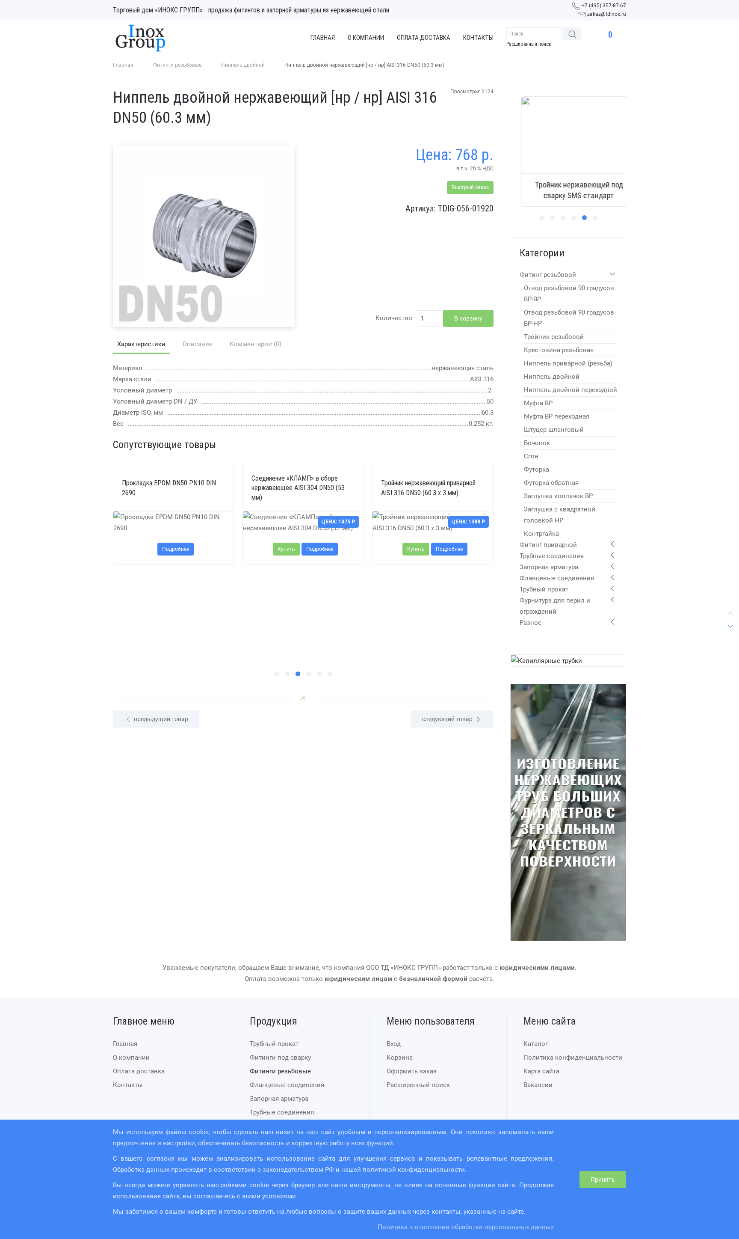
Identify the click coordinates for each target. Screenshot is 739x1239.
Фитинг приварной (548, 545)
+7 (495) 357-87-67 (604, 6)
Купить (286, 549)
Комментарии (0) (255, 344)
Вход (394, 1044)
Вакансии (538, 1085)
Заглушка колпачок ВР (558, 496)
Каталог (535, 1044)
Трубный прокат (544, 589)
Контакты (478, 38)
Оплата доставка (423, 38)
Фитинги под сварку (280, 1058)
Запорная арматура (549, 567)
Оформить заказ (412, 1072)
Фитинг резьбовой (548, 275)
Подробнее (175, 549)
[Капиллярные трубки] (546, 660)
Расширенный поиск (528, 44)
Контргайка (541, 534)
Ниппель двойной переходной (570, 390)
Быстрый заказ (470, 187)
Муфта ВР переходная (556, 416)
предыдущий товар (160, 719)
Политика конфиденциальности (572, 1058)
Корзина (400, 1058)
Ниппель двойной (243, 65)
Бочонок (537, 443)
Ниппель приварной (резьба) (568, 363)
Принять (603, 1179)
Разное (530, 623)
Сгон (531, 456)
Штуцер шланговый (554, 430)
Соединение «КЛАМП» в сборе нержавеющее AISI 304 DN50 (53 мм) (298, 488)
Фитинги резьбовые (177, 65)
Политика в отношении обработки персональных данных (466, 1227)
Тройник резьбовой (554, 337)
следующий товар (448, 719)
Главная (322, 38)
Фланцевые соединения (557, 578)
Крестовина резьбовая (559, 350)
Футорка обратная (551, 483)
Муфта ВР (538, 403)
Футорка (536, 469)
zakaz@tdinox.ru (606, 14)
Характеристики (141, 344)
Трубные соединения (552, 556)
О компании (366, 38)
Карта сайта (541, 1072)
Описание (198, 344)
